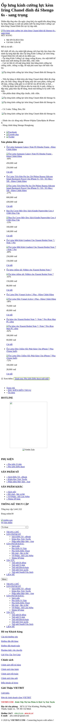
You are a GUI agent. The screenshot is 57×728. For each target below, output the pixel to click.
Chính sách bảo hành (10, 669)
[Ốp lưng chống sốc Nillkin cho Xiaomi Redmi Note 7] (30, 274)
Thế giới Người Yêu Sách (22, 572)
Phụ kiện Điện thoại (15, 467)
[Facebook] (11, 132)
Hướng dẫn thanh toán (10, 646)
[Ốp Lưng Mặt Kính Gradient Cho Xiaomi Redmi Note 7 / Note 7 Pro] (31, 249)
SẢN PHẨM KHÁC (15, 544)
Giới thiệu (5, 693)
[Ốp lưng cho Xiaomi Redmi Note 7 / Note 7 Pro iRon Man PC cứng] (31, 328)
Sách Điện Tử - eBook (16, 477)
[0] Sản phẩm (6, 522)
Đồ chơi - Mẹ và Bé (15, 494)
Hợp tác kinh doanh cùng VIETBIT (16, 697)
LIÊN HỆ (10, 574)
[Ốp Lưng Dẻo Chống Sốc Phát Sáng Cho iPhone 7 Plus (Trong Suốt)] (31, 358)
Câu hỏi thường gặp (9, 637)
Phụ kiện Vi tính (14, 464)
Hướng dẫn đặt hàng (9, 641)
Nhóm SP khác (13, 499)
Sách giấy (11, 492)
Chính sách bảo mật (9, 678)
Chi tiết (9, 172)
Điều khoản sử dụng (9, 683)
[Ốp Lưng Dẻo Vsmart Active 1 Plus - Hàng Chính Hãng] (31, 299)
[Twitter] (10, 137)
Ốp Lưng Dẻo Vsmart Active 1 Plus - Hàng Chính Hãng (30, 294)
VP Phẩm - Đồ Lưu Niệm (18, 496)
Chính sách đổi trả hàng (11, 665)
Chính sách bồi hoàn (9, 674)
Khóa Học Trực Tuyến (16, 479)
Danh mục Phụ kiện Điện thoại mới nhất (32, 379)
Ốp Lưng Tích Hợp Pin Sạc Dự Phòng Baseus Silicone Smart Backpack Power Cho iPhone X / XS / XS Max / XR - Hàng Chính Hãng (29, 178)
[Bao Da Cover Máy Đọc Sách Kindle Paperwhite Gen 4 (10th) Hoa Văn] (31, 220)
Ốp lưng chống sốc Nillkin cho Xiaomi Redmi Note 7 (28, 270)
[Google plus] (12, 134)
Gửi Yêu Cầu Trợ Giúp (11, 655)
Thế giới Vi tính (18, 565)
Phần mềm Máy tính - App (18, 482)
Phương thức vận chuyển (11, 650)
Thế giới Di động (19, 563)
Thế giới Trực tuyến (20, 570)
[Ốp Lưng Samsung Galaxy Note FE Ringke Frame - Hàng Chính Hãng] (31, 156)
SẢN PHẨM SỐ (13, 534)
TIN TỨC (10, 560)
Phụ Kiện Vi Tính (19, 548)
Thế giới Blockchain (20, 567)
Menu (4, 579)
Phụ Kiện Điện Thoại (21, 551)
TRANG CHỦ (12, 532)
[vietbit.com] (6, 520)
